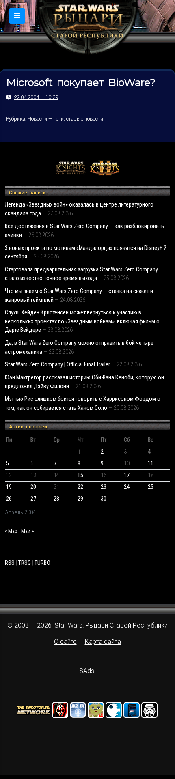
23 (103, 487)
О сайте (65, 642)
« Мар (11, 531)
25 (150, 487)
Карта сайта (103, 642)
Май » (27, 531)
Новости (37, 119)
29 (80, 498)
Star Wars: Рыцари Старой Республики (111, 625)
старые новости (84, 119)
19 (9, 487)
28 (56, 498)
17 (127, 475)
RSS (10, 563)
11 (150, 463)
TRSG (24, 563)
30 (103, 498)
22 (80, 487)
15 (80, 475)
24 (127, 487)
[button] (17, 16)
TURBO (42, 563)
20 (33, 487)
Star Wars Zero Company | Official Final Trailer (57, 364)
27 (33, 498)
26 (9, 498)
